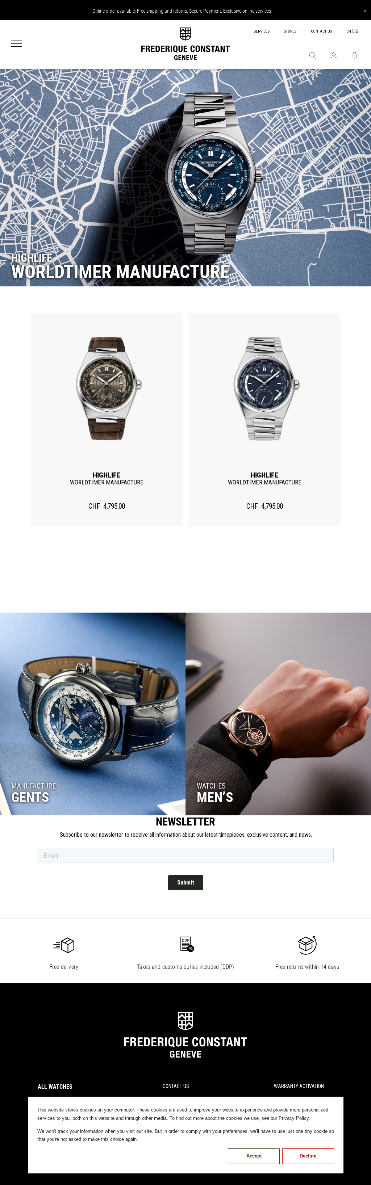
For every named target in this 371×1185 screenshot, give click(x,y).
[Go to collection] (93, 714)
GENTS (30, 797)
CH (349, 31)
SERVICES (262, 31)
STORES (290, 31)
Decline (308, 1156)
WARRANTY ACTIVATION (299, 1086)
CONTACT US (321, 31)
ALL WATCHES (55, 1086)
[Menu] (17, 44)
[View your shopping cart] (354, 56)
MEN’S (215, 797)
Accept (254, 1156)
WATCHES (211, 786)
